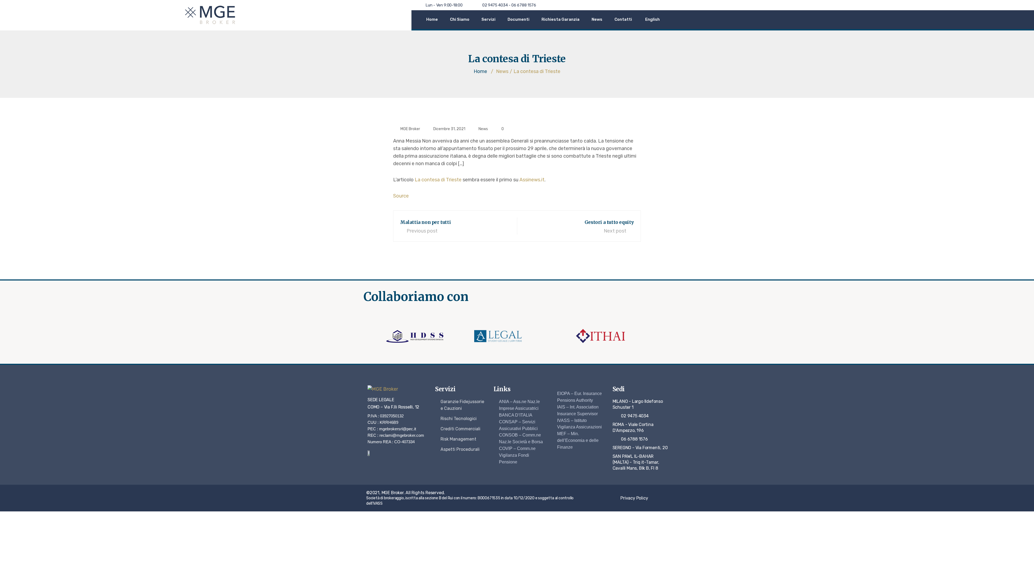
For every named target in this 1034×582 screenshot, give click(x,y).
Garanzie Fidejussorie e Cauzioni (462, 405)
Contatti (623, 19)
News (597, 19)
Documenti (518, 19)
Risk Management (458, 439)
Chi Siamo (459, 19)
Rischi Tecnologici (459, 418)
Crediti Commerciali (460, 428)
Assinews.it (531, 180)
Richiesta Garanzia (560, 19)
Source (401, 196)
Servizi (488, 19)
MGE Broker (410, 129)
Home (432, 19)
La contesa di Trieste (438, 180)
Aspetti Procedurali (460, 449)
